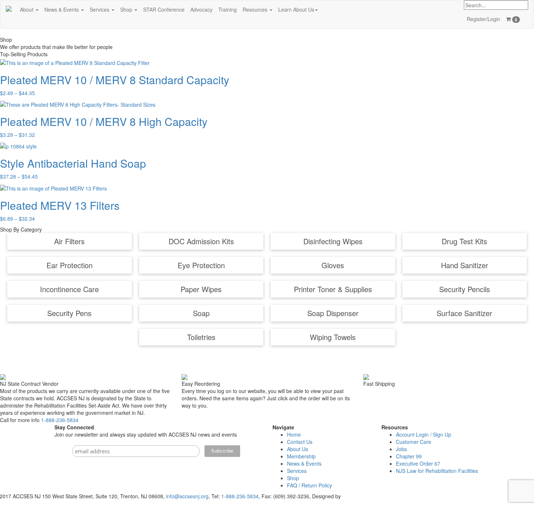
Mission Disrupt (359, 496)
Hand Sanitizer (464, 265)
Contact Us (299, 441)
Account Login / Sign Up (423, 434)
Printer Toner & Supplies (333, 289)
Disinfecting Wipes (333, 241)
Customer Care (413, 441)
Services (297, 470)
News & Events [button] (62, 9)
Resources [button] (256, 9)
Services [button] (100, 9)
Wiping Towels (333, 337)
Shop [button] (127, 9)
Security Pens (69, 313)
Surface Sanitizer (464, 313)
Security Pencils (464, 289)
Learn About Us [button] (296, 9)
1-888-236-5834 (59, 420)
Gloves (332, 265)
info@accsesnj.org (187, 496)
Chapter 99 (409, 456)
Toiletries (201, 337)
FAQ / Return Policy (309, 485)
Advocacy (201, 9)
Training (227, 9)
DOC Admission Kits (201, 241)
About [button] (27, 9)
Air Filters (69, 241)
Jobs (401, 449)
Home (294, 434)
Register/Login (483, 19)
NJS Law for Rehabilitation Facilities (437, 470)
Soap (201, 313)
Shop (293, 478)
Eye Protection (201, 265)
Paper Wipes (201, 289)
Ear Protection (69, 265)
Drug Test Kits (464, 241)
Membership (301, 456)
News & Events (304, 463)
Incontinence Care (69, 289)
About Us (297, 449)
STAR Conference (164, 9)
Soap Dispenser (333, 313)
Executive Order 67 (418, 463)
